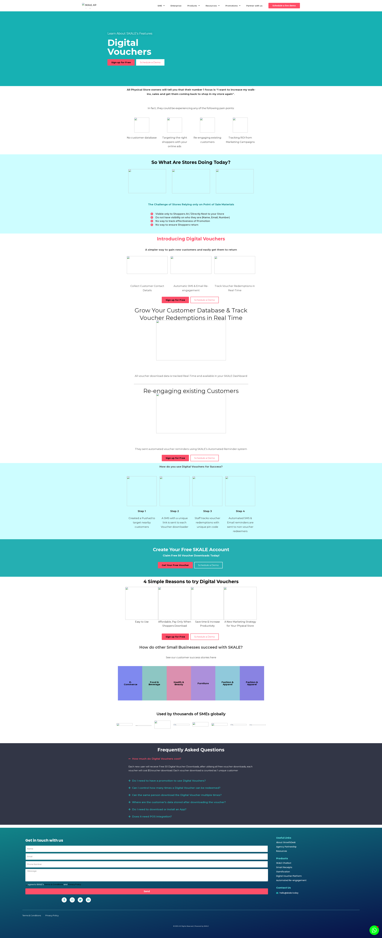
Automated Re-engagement (291, 880)
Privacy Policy (74, 884)
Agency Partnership (286, 846)
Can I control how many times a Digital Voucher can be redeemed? (176, 787)
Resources (211, 5)
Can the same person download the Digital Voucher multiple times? (177, 795)
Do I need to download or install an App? (159, 809)
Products (192, 5)
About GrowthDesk (286, 842)
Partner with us (254, 5)
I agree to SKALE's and (54, 884)
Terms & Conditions (53, 884)
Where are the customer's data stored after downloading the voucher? (179, 802)
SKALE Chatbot (283, 863)
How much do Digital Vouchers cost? (156, 758)
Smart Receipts (284, 867)
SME (160, 5)
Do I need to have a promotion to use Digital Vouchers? (169, 780)
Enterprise (176, 5)
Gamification (283, 871)
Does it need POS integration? (152, 816)
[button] (191, 758)
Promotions (231, 5)
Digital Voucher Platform (289, 876)
